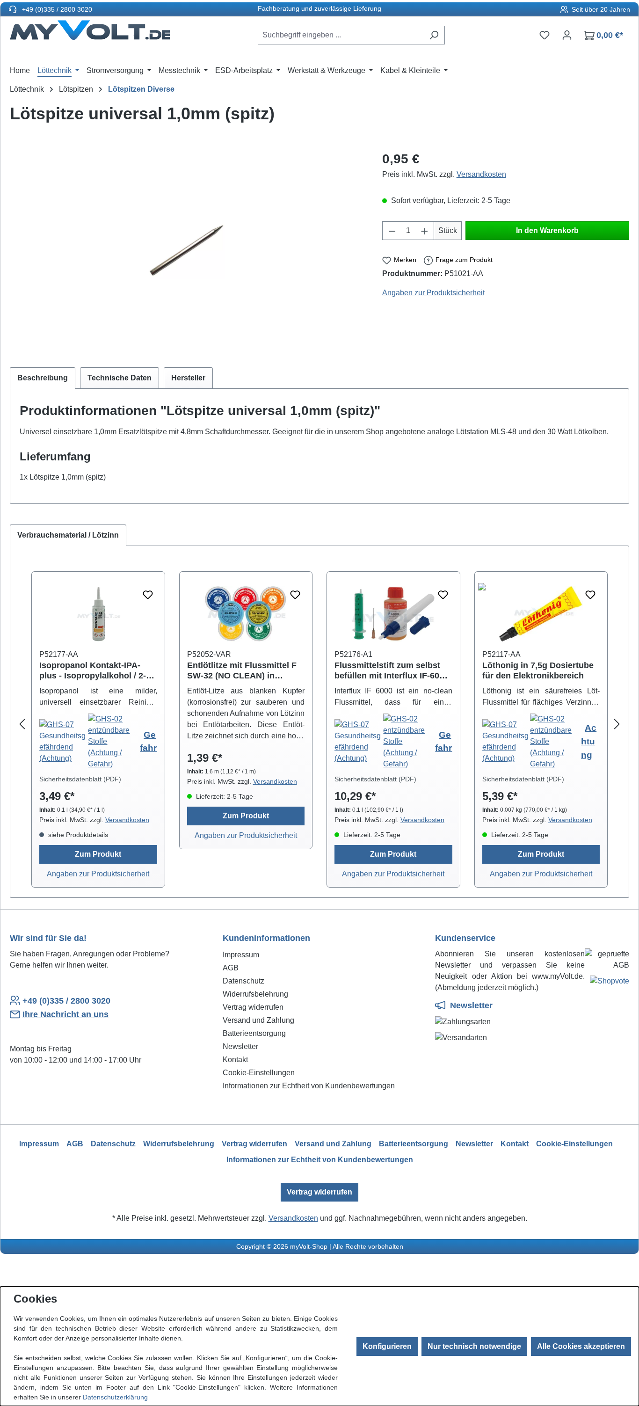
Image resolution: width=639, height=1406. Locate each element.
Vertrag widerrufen (253, 1007)
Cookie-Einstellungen (259, 1073)
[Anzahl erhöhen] (425, 230)
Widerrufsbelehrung (255, 994)
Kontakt (235, 1060)
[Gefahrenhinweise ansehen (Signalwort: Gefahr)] (63, 741)
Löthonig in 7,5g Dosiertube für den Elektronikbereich (538, 670)
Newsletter (240, 1046)
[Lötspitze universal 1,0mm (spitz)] (186, 250)
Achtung (588, 741)
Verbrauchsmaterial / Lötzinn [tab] (68, 535)
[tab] (42, 378)
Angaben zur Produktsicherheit (433, 293)
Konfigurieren (387, 1346)
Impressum (241, 955)
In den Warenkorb (547, 230)
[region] (186, 249)
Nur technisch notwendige (474, 1346)
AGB (231, 968)
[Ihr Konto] (567, 35)
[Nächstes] (617, 724)
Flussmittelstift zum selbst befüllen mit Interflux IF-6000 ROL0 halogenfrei (391, 671)
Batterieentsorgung (254, 1033)
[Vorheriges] (22, 724)
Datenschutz (243, 981)
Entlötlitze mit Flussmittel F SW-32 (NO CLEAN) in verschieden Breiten (242, 671)
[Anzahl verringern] (392, 230)
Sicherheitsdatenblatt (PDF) (80, 779)
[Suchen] (434, 35)
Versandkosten (481, 174)
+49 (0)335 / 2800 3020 (56, 9)
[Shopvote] (609, 983)
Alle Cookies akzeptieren (581, 1346)
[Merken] (147, 595)
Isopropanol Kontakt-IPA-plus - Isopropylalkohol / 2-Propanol (92, 671)
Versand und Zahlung (258, 1020)
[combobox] (340, 35)
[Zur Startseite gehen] (90, 33)
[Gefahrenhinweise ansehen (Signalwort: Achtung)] (506, 741)
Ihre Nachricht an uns (65, 1014)
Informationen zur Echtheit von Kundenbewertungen (309, 1086)
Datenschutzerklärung (115, 1397)
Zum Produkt (98, 854)
